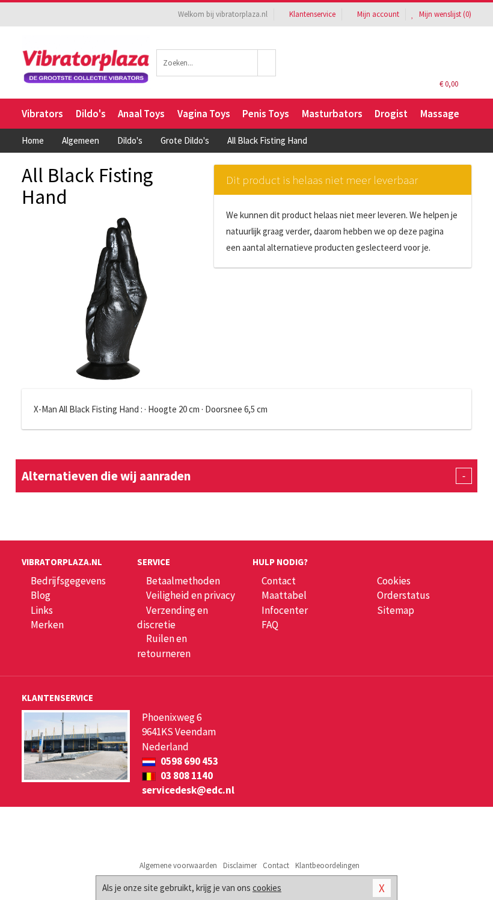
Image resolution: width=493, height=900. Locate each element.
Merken (47, 624)
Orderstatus (403, 595)
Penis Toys (265, 113)
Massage (439, 113)
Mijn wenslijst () (444, 14)
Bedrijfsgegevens (68, 580)
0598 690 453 (188, 761)
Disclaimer (240, 865)
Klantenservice (312, 14)
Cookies (394, 580)
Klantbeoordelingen (327, 865)
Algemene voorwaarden (178, 865)
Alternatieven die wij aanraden (243, 476)
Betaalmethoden (183, 580)
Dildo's (91, 113)
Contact (279, 580)
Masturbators (332, 113)
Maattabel (284, 595)
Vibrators (42, 113)
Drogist (391, 113)
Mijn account (378, 14)
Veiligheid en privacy (190, 595)
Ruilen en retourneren (164, 646)
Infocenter (285, 610)
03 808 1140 (186, 775)
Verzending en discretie (172, 617)
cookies (267, 887)
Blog (41, 595)
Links (42, 610)
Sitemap (395, 610)
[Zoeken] (267, 62)
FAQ (270, 624)
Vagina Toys (203, 113)
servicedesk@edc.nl (188, 790)
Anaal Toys (141, 113)
